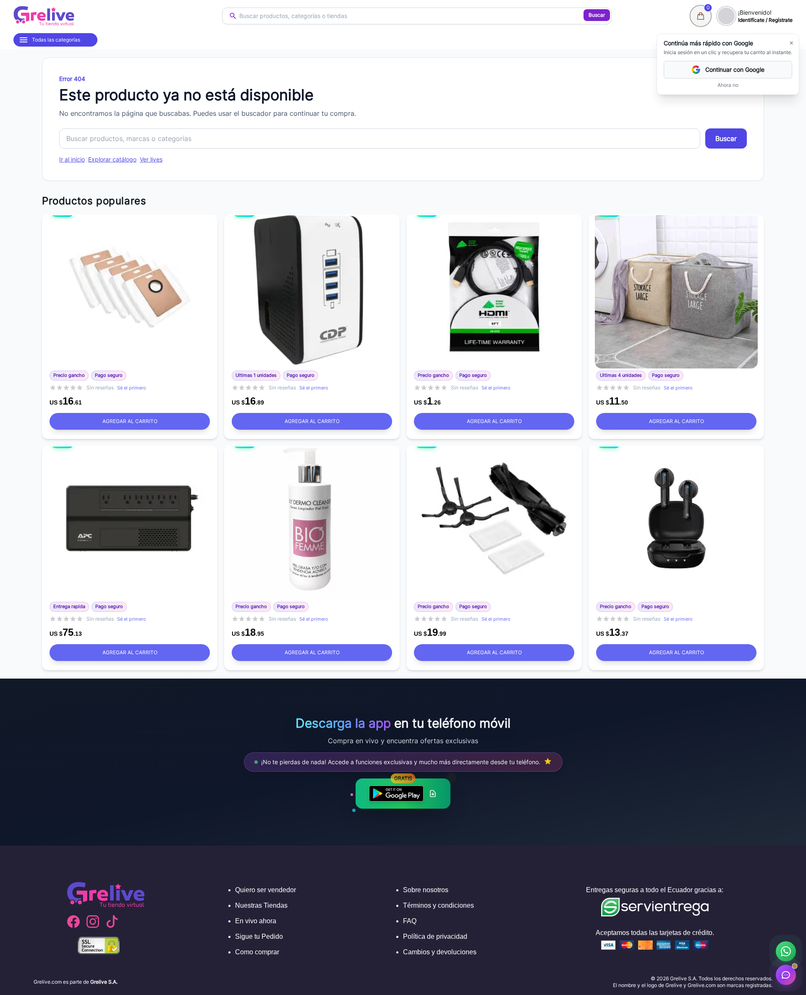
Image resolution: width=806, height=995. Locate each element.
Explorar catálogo (112, 159)
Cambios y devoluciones (439, 952)
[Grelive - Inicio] (43, 15)
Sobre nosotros (425, 889)
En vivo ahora (255, 920)
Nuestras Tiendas (261, 905)
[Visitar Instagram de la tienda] (92, 921)
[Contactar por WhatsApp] (786, 951)
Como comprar (257, 952)
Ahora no (727, 85)
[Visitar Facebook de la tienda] (73, 921)
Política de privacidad (435, 936)
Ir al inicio (72, 159)
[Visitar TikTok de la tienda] (112, 921)
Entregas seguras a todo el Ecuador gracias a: (654, 889)
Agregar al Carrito (129, 421)
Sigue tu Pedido (259, 936)
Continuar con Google (734, 69)
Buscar (597, 15)
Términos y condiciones (438, 905)
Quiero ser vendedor (265, 889)
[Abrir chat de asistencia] (786, 975)
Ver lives (151, 159)
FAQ (409, 920)
